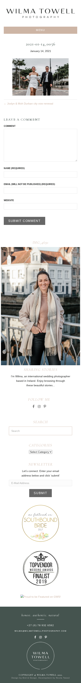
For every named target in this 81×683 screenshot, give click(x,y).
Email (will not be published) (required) (29, 184)
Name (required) (14, 168)
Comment (9, 126)
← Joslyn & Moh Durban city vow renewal (28, 103)
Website (9, 200)
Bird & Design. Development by (39, 678)
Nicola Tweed (63, 678)
